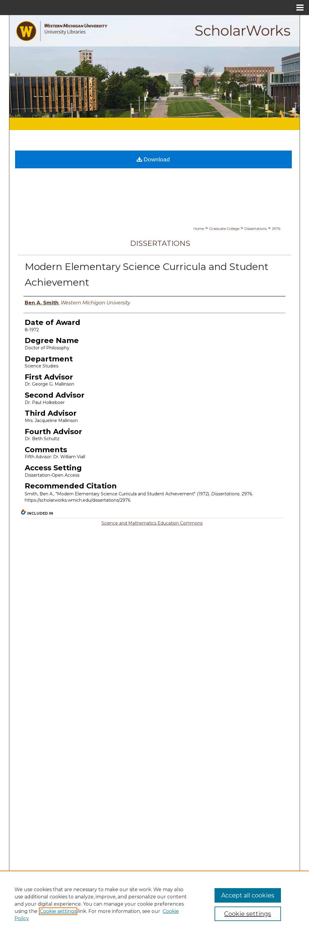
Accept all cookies (247, 895)
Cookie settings (58, 911)
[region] (154, 904)
